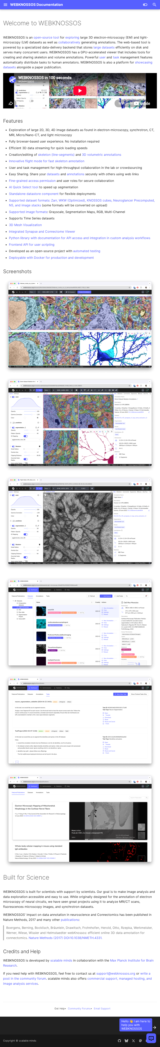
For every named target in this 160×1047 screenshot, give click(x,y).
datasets (53, 174)
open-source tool (46, 37)
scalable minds (61, 960)
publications (70, 920)
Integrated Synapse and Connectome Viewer (42, 231)
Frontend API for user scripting (31, 244)
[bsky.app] (126, 1041)
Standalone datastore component (34, 194)
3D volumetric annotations (101, 155)
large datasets (104, 47)
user (102, 57)
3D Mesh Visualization (25, 225)
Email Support (102, 1008)
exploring (72, 37)
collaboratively (69, 42)
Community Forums (79, 1008)
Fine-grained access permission (32, 181)
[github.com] (119, 1041)
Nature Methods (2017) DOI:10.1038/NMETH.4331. (65, 938)
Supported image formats (28, 212)
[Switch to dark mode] (145, 5)
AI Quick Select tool (23, 187)
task (116, 57)
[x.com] (133, 1041)
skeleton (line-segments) (56, 155)
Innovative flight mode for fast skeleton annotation (46, 161)
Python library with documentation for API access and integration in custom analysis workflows (79, 238)
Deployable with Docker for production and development (51, 258)
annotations (75, 174)
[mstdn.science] (140, 1041)
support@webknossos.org (115, 973)
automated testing (86, 251)
